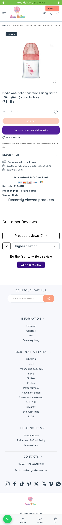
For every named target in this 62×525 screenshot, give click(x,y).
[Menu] (4, 13)
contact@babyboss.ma (34, 470)
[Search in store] (58, 13)
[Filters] (6, 246)
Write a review (31, 265)
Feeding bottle (28, 190)
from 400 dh (39, 3)
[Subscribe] (48, 298)
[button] (3, 2)
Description (10, 154)
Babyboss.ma (35, 513)
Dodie (15, 195)
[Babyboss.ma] (18, 13)
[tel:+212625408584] (51, 13)
